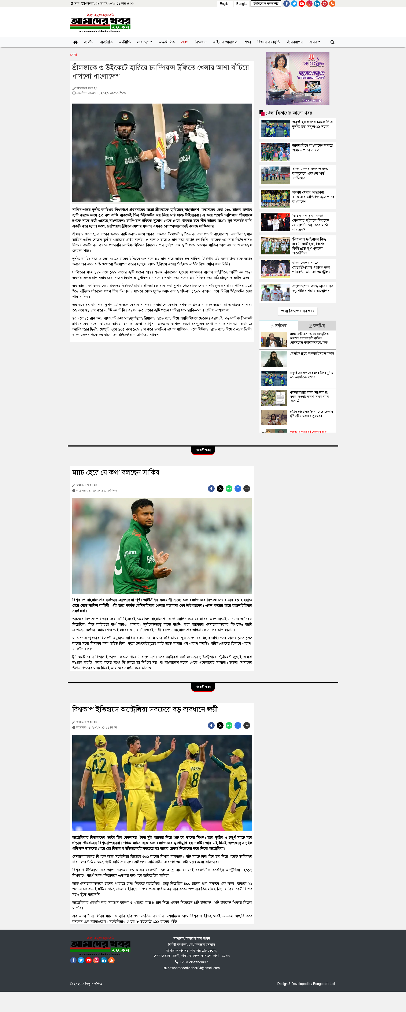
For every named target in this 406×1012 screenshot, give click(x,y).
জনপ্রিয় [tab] (318, 325)
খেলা (73, 55)
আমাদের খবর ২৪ (87, 88)
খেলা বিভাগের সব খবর (298, 311)
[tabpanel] (297, 382)
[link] (266, 3)
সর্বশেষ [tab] (280, 325)
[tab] (278, 326)
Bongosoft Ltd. (324, 984)
